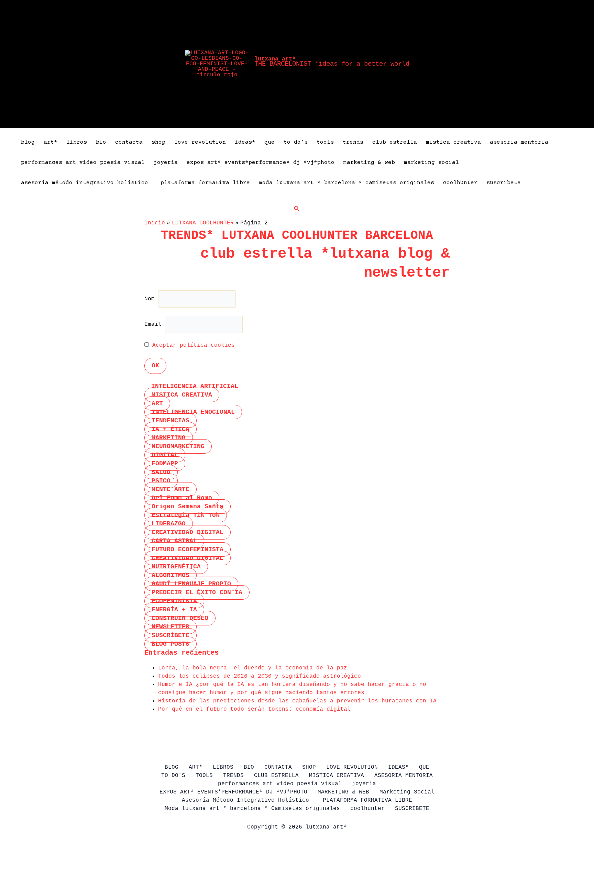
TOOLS (325, 142)
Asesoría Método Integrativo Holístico (86, 183)
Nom (151, 299)
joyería (166, 162)
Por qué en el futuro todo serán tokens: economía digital (254, 709)
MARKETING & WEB (369, 162)
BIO (101, 142)
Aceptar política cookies (193, 345)
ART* (50, 142)
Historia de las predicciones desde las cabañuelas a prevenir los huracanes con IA (297, 701)
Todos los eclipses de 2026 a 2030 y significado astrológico (259, 676)
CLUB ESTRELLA (394, 142)
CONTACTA (129, 142)
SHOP (158, 142)
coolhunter (460, 183)
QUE (269, 142)
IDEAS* (245, 142)
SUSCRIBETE (503, 183)
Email (153, 324)
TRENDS (353, 142)
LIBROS (76, 142)
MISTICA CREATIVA (453, 142)
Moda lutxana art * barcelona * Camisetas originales (346, 183)
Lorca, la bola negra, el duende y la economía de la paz (252, 668)
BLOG (28, 142)
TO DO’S (296, 142)
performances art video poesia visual (83, 162)
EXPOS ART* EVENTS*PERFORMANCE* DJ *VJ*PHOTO (260, 162)
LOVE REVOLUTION (200, 142)
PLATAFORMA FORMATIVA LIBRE (205, 183)
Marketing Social (431, 162)
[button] (297, 208)
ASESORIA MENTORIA (519, 142)
